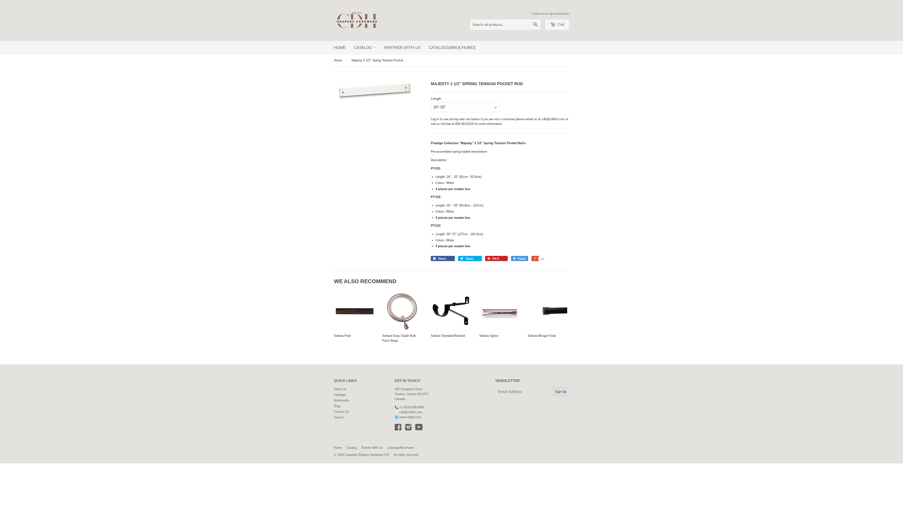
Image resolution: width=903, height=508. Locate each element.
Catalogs (340, 395)
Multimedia (341, 400)
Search (339, 417)
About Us (340, 389)
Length (436, 98)
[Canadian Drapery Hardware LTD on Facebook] (398, 429)
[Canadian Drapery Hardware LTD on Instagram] (408, 429)
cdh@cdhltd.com (553, 119)
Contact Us (341, 411)
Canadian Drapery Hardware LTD (367, 454)
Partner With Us (402, 47)
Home (340, 47)
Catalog (363, 47)
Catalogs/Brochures (452, 47)
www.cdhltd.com (410, 417)
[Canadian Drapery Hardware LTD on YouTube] (419, 429)
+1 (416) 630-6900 (411, 407)
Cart (560, 24)
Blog (337, 406)
